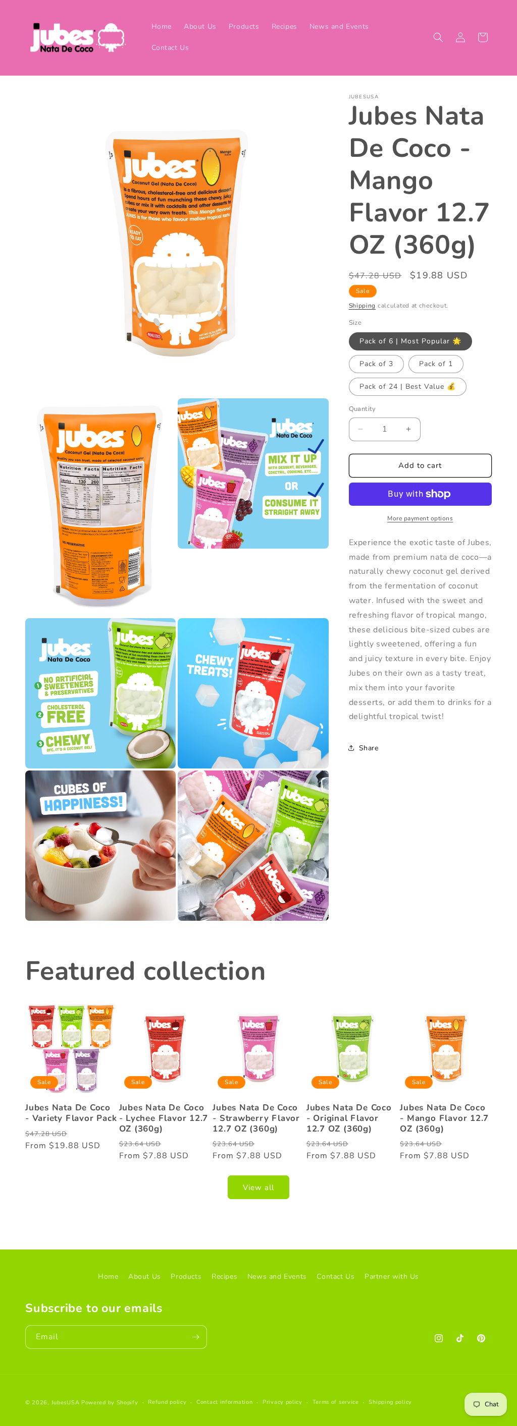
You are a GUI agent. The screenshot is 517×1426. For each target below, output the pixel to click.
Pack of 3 (376, 364)
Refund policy (167, 1402)
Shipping (362, 306)
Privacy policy (282, 1402)
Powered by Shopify (109, 1402)
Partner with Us (392, 1276)
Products (186, 1276)
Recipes (224, 1276)
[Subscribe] (195, 1337)
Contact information (224, 1402)
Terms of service (336, 1402)
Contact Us (335, 1276)
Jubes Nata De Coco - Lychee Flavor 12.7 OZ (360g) (164, 1118)
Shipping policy (390, 1402)
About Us (144, 1276)
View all (258, 1187)
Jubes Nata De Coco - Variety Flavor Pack (71, 1113)
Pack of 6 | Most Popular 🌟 (410, 341)
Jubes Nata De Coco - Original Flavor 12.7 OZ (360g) (349, 1118)
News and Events (277, 1276)
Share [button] (369, 748)
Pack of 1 (436, 364)
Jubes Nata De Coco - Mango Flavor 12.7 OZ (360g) (444, 1118)
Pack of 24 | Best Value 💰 (407, 386)
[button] (438, 37)
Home (108, 1276)
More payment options (420, 518)
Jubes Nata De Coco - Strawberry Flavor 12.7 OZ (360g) (256, 1118)
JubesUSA (65, 1402)
